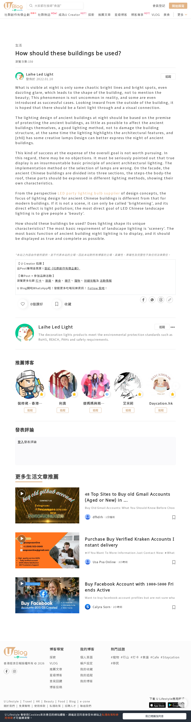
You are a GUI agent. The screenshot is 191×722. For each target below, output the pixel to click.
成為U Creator (69, 14)
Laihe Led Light (40, 74)
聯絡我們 (86, 706)
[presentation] (15, 386)
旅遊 (48, 280)
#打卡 (135, 657)
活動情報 (106, 280)
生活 (18, 45)
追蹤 (168, 76)
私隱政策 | (57, 706)
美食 (167, 14)
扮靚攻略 (90, 280)
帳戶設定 (86, 663)
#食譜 (144, 657)
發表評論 (27, 442)
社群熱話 (44, 14)
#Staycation (170, 657)
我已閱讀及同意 (154, 716)
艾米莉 (128, 403)
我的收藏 (86, 669)
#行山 (125, 657)
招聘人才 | (72, 706)
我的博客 (86, 681)
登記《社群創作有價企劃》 (62, 268)
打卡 (39, 280)
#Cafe (154, 657)
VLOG (156, 14)
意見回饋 (56, 681)
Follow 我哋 (96, 288)
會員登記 (159, 5)
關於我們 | (11, 706)
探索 (91, 14)
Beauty (51, 701)
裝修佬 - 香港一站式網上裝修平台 (30, 403)
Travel (29, 701)
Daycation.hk (161, 403)
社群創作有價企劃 (17, 14)
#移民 (115, 663)
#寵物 (115, 657)
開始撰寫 (178, 5)
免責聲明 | (26, 706)
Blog (74, 701)
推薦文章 (104, 14)
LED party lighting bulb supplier (89, 193)
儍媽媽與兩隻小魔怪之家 (95, 403)
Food (63, 701)
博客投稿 (56, 687)
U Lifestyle (13, 701)
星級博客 (121, 14)
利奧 (62, 403)
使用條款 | (42, 706)
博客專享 (137, 14)
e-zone (86, 701)
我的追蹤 (86, 675)
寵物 (77, 280)
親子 (68, 280)
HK (40, 701)
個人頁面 (86, 657)
